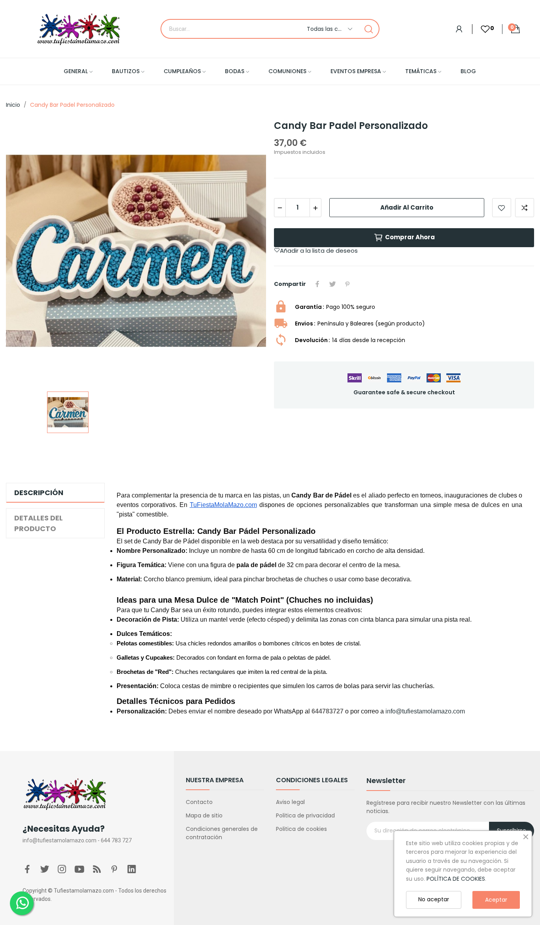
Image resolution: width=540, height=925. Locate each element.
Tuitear (332, 284)
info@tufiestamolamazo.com (425, 711)
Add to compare (524, 207)
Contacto (199, 802)
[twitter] (44, 869)
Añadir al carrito (406, 207)
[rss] (97, 869)
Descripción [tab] (38, 492)
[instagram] (62, 869)
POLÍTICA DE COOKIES (456, 879)
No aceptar (433, 899)
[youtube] (79, 869)
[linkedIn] (131, 869)
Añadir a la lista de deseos (501, 207)
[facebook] (27, 869)
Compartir (317, 284)
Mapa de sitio (204, 815)
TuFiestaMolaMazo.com (223, 504)
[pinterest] (114, 869)
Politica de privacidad (305, 815)
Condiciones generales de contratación (222, 833)
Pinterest (347, 284)
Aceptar (496, 900)
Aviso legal (290, 802)
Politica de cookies (301, 829)
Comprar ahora (410, 237)
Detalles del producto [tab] (38, 523)
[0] (481, 29)
